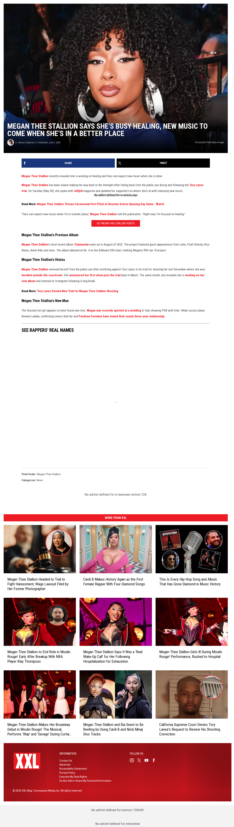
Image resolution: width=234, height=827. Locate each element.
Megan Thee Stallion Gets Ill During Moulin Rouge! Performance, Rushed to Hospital (190, 654)
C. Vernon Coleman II (25, 142)
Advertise (65, 764)
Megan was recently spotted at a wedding (114, 310)
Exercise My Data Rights (73, 776)
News (40, 480)
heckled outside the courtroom (42, 275)
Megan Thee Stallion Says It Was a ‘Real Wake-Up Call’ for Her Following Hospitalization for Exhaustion (112, 657)
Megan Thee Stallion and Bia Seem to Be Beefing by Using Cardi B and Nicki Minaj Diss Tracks (113, 729)
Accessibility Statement (73, 768)
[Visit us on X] (140, 760)
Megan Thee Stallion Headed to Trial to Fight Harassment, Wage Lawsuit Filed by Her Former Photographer (38, 584)
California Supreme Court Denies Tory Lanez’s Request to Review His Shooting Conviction (189, 729)
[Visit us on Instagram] (133, 760)
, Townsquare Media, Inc (46, 790)
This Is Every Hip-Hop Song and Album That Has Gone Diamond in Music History (190, 581)
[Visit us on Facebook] (155, 760)
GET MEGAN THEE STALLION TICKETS (116, 223)
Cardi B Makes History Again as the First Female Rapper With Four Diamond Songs (114, 581)
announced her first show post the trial (94, 275)
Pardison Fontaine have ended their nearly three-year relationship (122, 316)
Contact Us (65, 760)
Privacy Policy (67, 772)
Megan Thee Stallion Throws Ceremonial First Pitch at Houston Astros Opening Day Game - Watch (101, 204)
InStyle (78, 191)
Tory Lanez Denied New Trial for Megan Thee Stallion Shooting (77, 291)
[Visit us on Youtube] (148, 760)
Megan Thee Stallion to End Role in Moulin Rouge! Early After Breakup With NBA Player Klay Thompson (38, 657)
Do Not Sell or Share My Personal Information (85, 780)
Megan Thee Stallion (35, 176)
